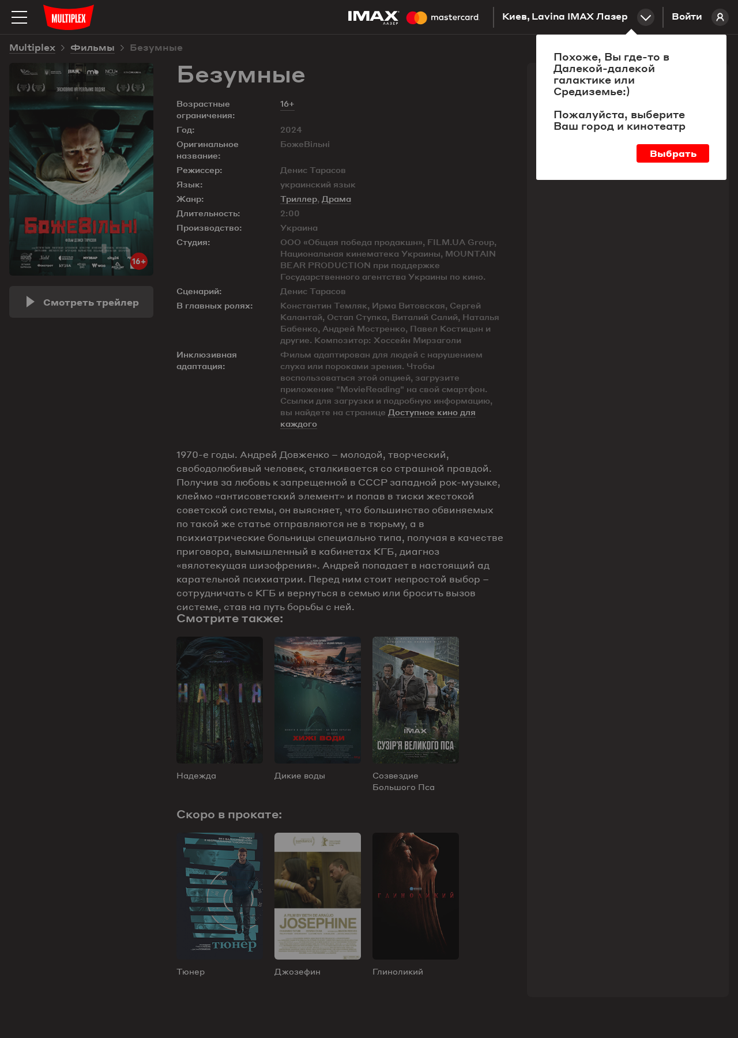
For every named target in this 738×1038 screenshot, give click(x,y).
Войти (687, 17)
